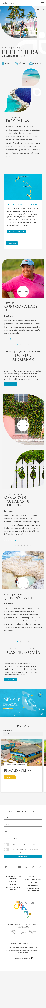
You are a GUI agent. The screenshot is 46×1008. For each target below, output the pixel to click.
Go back (12, 243)
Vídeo (21, 63)
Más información (16, 231)
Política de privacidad (33, 879)
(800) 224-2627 (30, 943)
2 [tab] (20, 344)
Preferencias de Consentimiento (33, 889)
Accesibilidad (33, 882)
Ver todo (11, 384)
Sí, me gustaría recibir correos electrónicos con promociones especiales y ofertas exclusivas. (24, 851)
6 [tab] (30, 545)
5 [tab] (28, 344)
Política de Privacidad (29, 845)
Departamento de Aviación (12, 888)
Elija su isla (7, 730)
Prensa (13, 884)
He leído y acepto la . (23, 845)
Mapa (7, 63)
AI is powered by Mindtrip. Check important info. (23, 947)
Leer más (7, 339)
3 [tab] (21, 545)
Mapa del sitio (33, 885)
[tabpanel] (23, 299)
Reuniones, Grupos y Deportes (13, 877)
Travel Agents (13, 881)
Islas (19, 9)
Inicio (14, 9)
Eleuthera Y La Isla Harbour (32, 9)
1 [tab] (17, 344)
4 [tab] (24, 545)
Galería (37, 63)
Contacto (32, 876)
